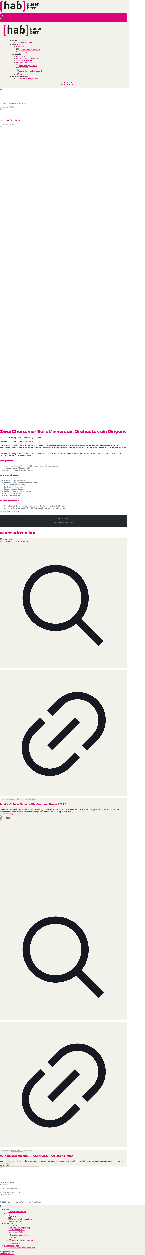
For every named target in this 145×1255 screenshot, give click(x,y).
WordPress (36, 1202)
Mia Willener (16, 799)
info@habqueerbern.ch (10, 1188)
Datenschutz (6, 1194)
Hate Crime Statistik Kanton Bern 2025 (33, 804)
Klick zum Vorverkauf (10, 512)
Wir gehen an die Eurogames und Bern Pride (36, 1156)
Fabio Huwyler (17, 1151)
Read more (4, 816)
